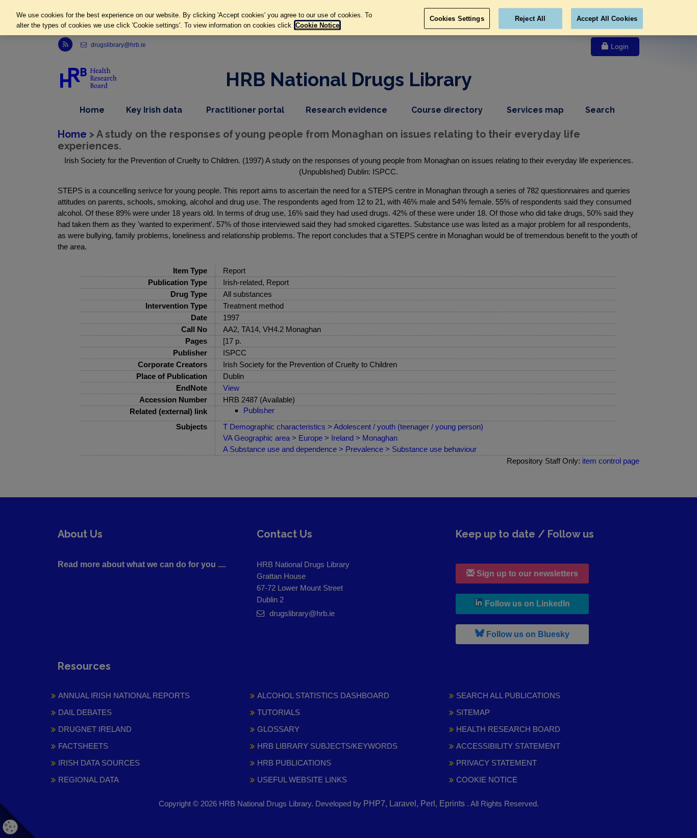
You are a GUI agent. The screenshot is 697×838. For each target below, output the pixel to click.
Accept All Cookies (607, 18)
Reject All (530, 18)
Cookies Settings (457, 18)
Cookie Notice (317, 25)
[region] (348, 17)
